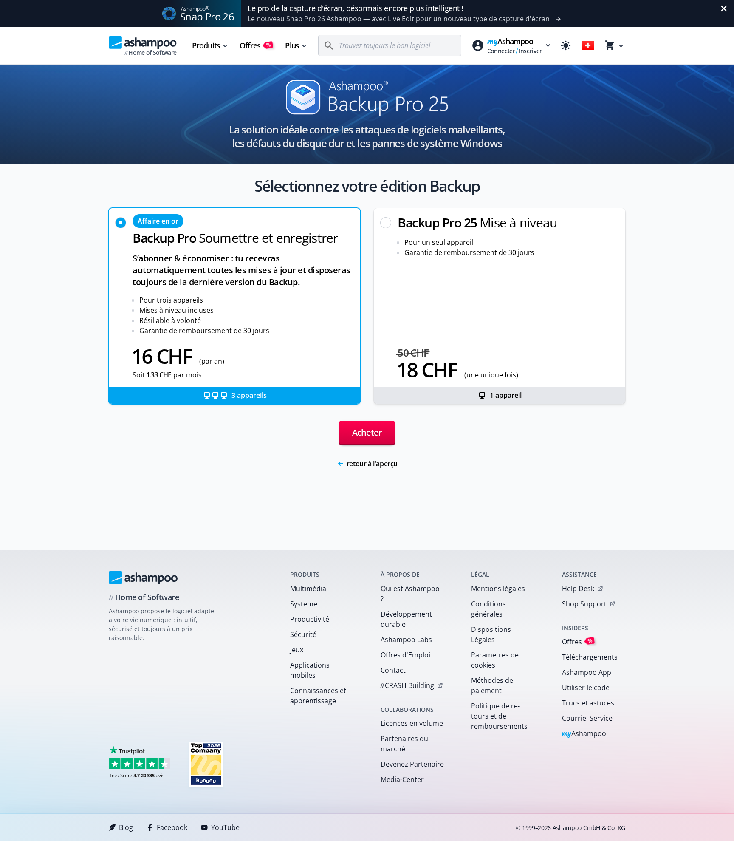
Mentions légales (498, 588)
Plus (292, 45)
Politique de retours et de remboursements (499, 716)
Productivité (309, 619)
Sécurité (303, 634)
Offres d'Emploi (405, 655)
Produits (206, 45)
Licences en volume (412, 723)
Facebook (172, 827)
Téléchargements (590, 657)
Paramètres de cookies (495, 660)
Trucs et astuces (588, 703)
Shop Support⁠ (584, 604)
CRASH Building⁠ (407, 685)
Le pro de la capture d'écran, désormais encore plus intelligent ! (355, 8)
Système (303, 604)
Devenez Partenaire (412, 764)
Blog (126, 827)
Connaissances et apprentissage (318, 695)
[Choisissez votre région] (588, 45)
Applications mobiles (310, 670)
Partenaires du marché (404, 743)
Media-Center (402, 779)
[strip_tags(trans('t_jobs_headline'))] (206, 764)
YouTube (225, 827)
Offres (255, 45)
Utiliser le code (586, 687)
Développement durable (406, 619)
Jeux (296, 649)
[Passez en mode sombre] (566, 45)
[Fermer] (723, 8)
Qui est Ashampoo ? (410, 593)
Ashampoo (584, 734)
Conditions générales (488, 609)
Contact (393, 670)
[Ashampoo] (143, 577)
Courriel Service (587, 718)
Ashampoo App (586, 672)
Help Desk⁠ (578, 588)
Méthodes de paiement (492, 685)
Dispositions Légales (491, 634)
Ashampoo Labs (406, 639)
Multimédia (308, 588)
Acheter (367, 432)
